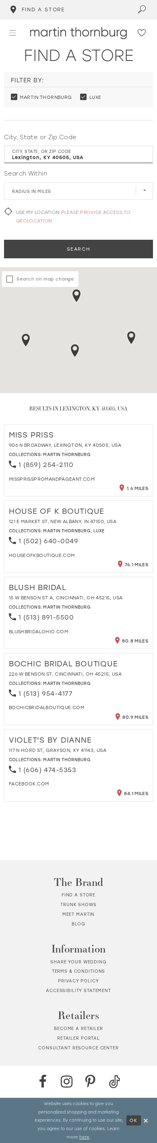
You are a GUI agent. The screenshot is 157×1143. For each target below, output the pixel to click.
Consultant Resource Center (78, 1048)
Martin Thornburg (67, 454)
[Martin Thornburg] (78, 33)
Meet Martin (78, 914)
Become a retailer (78, 1028)
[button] (13, 32)
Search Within (25, 173)
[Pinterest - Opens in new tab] (90, 1082)
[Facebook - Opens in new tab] (43, 1082)
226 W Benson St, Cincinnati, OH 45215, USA (65, 674)
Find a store (78, 895)
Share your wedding (78, 962)
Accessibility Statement (78, 990)
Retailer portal (78, 1038)
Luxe (99, 531)
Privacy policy (78, 981)
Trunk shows (78, 904)
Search (79, 249)
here (84, 1137)
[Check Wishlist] (142, 33)
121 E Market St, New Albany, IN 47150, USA (62, 521)
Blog (78, 924)
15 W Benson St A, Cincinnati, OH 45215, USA (66, 598)
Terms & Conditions (78, 971)
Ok (133, 1120)
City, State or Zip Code (40, 137)
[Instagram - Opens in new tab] (66, 1082)
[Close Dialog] (146, 1120)
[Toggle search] (142, 9)
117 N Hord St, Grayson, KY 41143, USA (57, 750)
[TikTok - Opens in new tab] (114, 1082)
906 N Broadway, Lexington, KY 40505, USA (65, 445)
